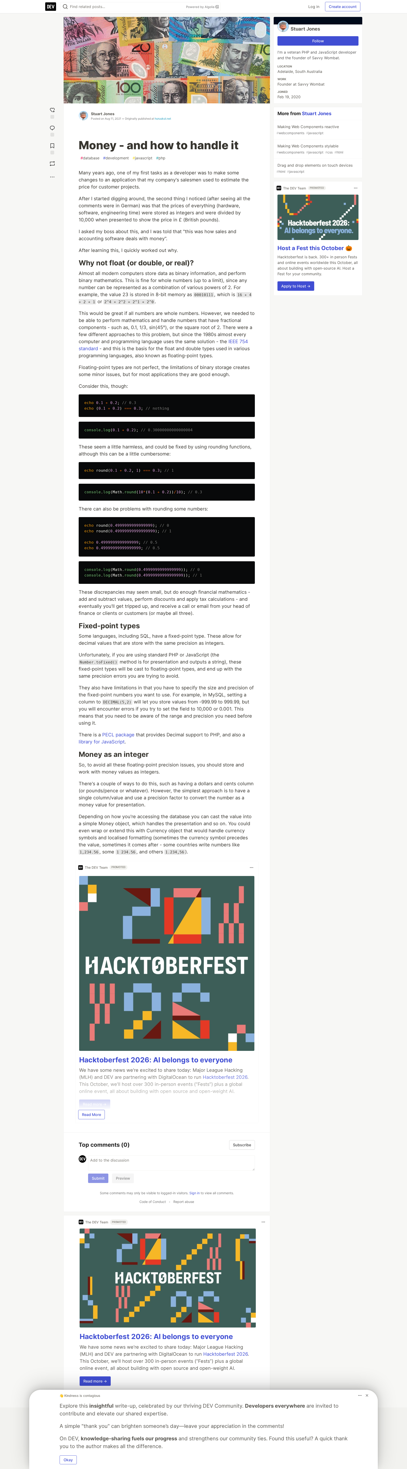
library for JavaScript (102, 742)
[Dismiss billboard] (367, 1395)
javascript (142, 158)
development (116, 158)
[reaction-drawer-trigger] (52, 112)
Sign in (194, 1193)
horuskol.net (163, 118)
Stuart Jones (102, 113)
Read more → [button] (95, 1381)
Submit (98, 1178)
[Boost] (52, 164)
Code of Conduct (152, 1202)
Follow (318, 41)
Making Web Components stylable (310, 149)
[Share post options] (52, 177)
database (90, 158)
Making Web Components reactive (308, 129)
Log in (313, 6)
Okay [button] (68, 1459)
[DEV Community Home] (51, 6)
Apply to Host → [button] (295, 286)
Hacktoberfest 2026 (225, 1354)
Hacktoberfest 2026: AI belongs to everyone (155, 1060)
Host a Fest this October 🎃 (314, 248)
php (160, 158)
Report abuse (183, 1202)
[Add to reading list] (52, 148)
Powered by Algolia (200, 7)
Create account (343, 6)
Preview (123, 1178)
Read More (91, 1114)
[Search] (65, 6)
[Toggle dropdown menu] (251, 867)
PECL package (118, 735)
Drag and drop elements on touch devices (315, 168)
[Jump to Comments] (52, 130)
